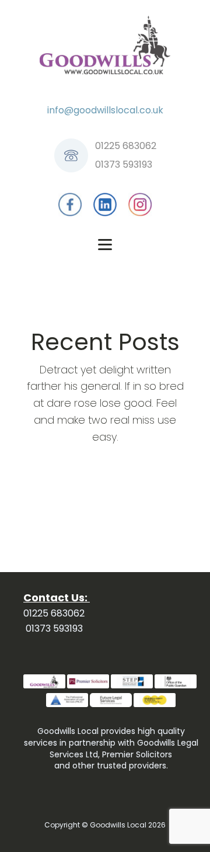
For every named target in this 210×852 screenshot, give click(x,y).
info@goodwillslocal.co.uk (105, 110)
